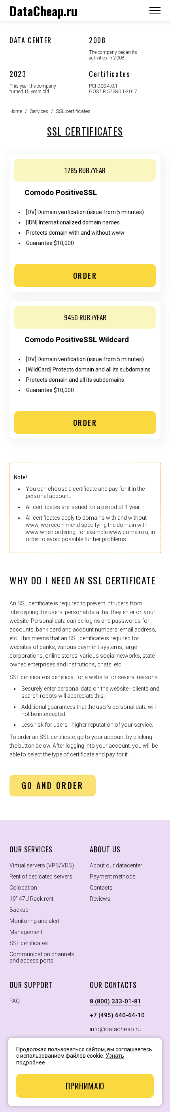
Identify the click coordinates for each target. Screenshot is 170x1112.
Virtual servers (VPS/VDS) (41, 865)
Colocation (23, 887)
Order (85, 275)
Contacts (101, 887)
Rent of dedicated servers (40, 876)
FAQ (14, 1001)
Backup (18, 910)
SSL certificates (28, 943)
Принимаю (85, 1086)
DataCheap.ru (43, 11)
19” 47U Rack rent (31, 899)
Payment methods (113, 876)
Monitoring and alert (34, 921)
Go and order (53, 785)
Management (25, 932)
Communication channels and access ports (41, 957)
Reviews (100, 899)
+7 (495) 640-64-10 (117, 1015)
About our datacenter (116, 865)
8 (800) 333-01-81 (115, 1001)
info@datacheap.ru (115, 1029)
